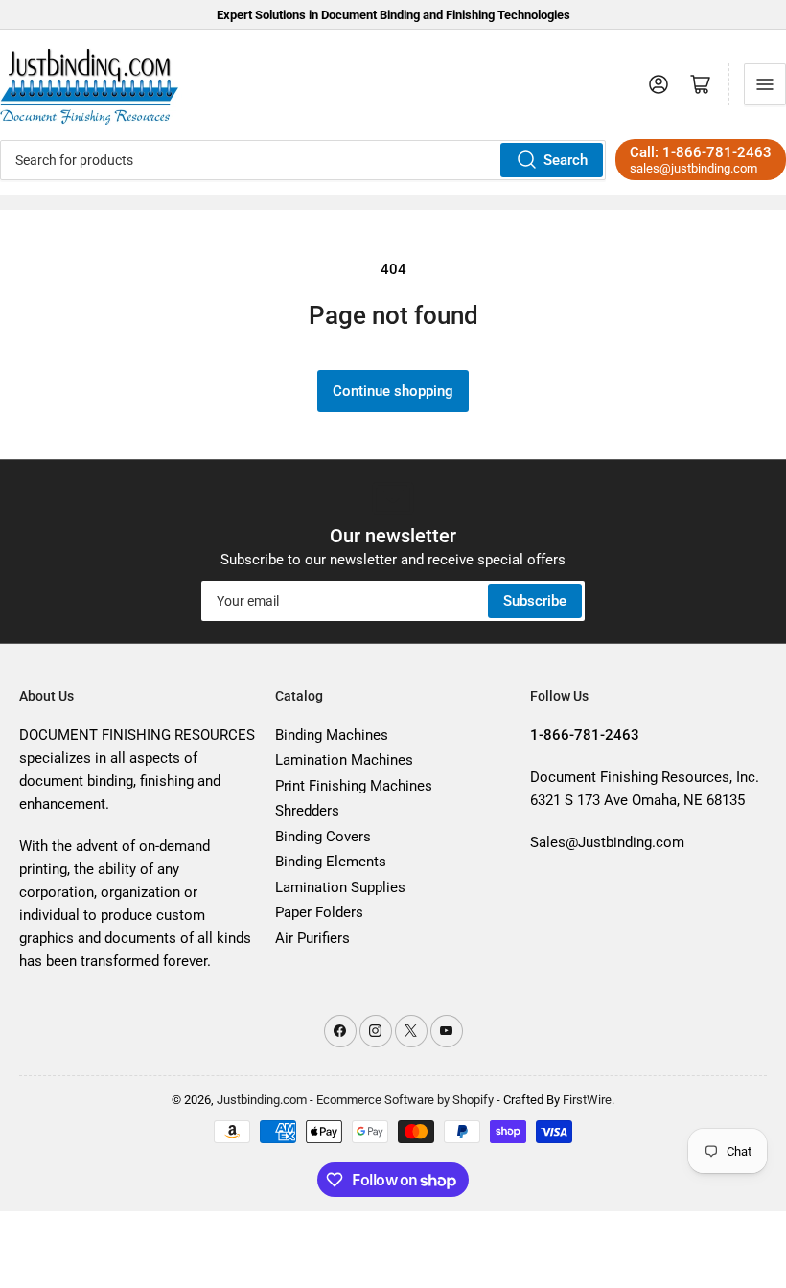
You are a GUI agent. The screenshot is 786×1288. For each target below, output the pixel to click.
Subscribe (534, 601)
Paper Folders (319, 912)
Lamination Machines (344, 760)
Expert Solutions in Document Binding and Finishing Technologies (393, 15)
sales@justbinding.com (693, 168)
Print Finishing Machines (353, 785)
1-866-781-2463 (717, 152)
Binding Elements (330, 861)
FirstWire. (588, 1099)
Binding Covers (323, 836)
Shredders (307, 810)
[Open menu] (765, 84)
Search (565, 160)
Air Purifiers (312, 938)
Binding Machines (331, 735)
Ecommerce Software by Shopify (405, 1099)
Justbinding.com (262, 1099)
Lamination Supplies (340, 887)
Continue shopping (393, 391)
